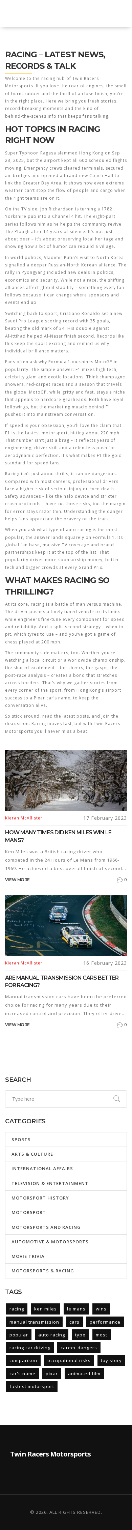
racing (16, 1309)
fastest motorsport (31, 1386)
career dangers (79, 1348)
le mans (76, 1309)
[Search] (117, 1099)
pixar (52, 1373)
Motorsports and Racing (46, 1227)
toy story (111, 1360)
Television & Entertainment (50, 1183)
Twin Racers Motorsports (53, 13)
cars (74, 1322)
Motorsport (29, 1212)
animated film (84, 1373)
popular (18, 1335)
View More (17, 879)
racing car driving (29, 1348)
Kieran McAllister (24, 818)
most (101, 1335)
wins (101, 1309)
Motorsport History (40, 1198)
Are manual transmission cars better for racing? (61, 981)
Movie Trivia (28, 1256)
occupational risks (69, 1360)
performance (105, 1322)
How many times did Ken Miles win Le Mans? (58, 836)
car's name (22, 1373)
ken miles (45, 1309)
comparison (23, 1360)
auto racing (51, 1335)
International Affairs (42, 1168)
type (80, 1335)
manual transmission (34, 1322)
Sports (21, 1139)
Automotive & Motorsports (50, 1242)
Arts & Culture (32, 1154)
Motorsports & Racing (43, 1271)
